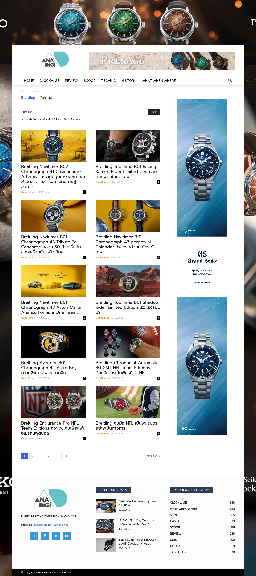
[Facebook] (34, 536)
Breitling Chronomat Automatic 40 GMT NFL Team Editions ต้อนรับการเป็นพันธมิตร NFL (127, 368)
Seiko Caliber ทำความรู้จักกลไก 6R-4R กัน (139, 503)
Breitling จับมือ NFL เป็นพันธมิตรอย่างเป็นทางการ (126, 425)
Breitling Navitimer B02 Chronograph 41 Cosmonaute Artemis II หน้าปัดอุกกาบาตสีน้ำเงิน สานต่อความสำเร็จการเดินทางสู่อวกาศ (53, 176)
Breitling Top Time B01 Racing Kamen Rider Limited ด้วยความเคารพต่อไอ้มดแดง (126, 171)
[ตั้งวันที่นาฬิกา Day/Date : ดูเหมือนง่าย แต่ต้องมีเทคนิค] (105, 526)
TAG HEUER (178, 552)
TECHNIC (108, 81)
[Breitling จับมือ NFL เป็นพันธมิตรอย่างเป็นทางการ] (128, 402)
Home (29, 81)
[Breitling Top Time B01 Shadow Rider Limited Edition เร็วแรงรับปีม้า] (128, 281)
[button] (230, 80)
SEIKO (174, 514)
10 (57, 456)
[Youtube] (67, 536)
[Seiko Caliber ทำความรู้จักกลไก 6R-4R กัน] (106, 506)
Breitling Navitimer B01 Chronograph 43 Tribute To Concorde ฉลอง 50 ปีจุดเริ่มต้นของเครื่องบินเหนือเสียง (51, 244)
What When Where (159, 81)
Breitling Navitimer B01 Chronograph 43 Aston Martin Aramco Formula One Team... (51, 307)
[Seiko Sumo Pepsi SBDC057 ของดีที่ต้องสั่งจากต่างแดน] (106, 545)
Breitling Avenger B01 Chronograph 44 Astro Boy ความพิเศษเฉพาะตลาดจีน (49, 368)
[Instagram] (45, 536)
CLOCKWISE (49, 81)
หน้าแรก (25, 91)
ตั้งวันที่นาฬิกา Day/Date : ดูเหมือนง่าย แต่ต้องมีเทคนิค (136, 522)
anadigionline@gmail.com (50, 525)
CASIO (174, 521)
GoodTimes (28, 191)
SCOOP (89, 81)
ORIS (173, 539)
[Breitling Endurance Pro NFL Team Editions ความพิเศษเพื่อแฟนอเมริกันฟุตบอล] (53, 402)
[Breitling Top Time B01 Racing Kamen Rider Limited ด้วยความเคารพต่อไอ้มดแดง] (128, 146)
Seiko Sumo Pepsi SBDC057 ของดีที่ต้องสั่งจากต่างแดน (137, 542)
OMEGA (175, 545)
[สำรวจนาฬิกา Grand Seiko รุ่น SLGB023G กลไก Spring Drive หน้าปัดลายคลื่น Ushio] (202, 267)
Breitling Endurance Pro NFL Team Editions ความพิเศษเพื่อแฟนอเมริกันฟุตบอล (53, 428)
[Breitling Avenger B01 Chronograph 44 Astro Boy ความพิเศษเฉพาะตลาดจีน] (53, 342)
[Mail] (56, 536)
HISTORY (128, 81)
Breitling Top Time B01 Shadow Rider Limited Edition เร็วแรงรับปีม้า (128, 307)
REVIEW (71, 81)
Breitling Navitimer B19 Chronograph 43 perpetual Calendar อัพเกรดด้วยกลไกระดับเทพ (126, 244)
